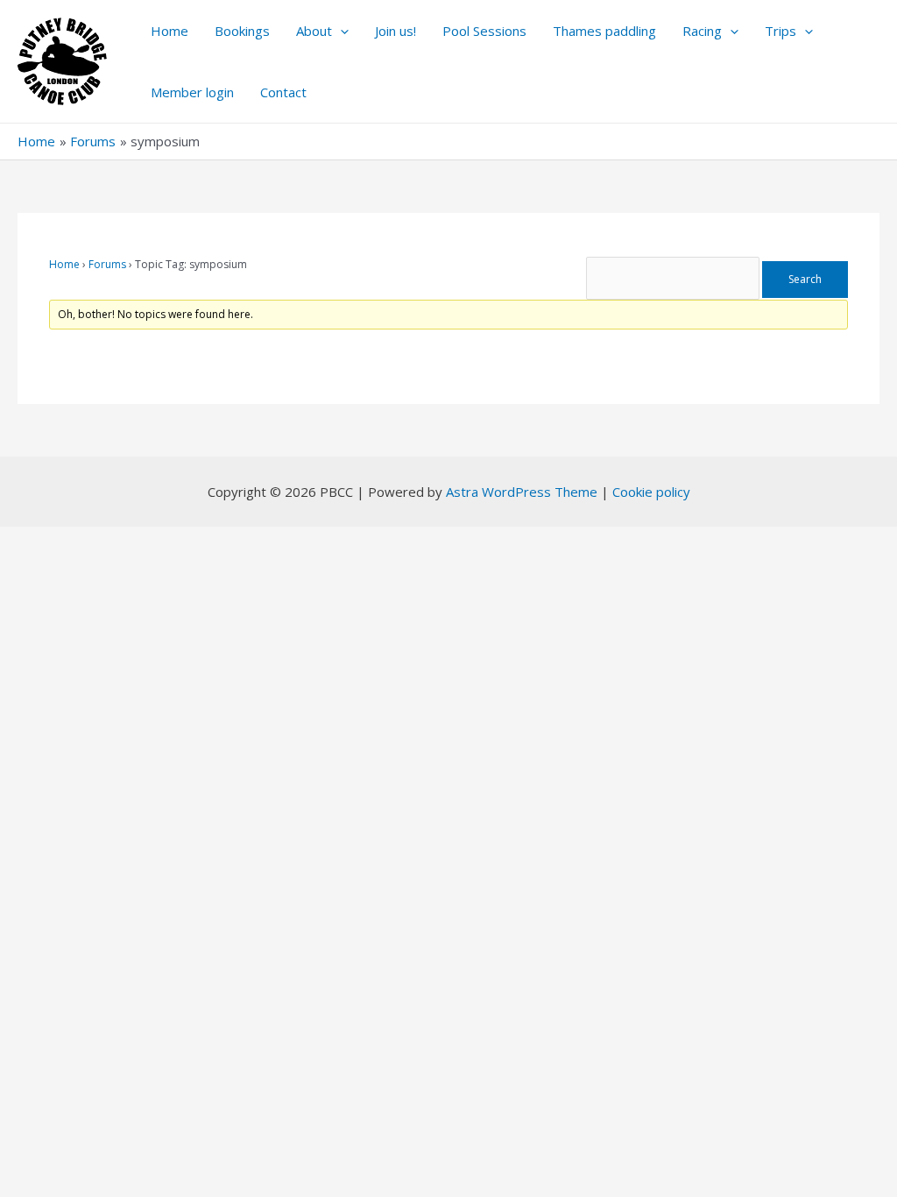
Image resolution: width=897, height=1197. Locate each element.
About (314, 30)
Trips (780, 30)
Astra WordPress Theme (521, 491)
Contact (283, 92)
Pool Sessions (484, 30)
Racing (702, 30)
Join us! (395, 30)
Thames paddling (604, 30)
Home (169, 30)
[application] (340, 30)
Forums (107, 264)
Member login (192, 92)
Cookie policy (651, 491)
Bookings (242, 30)
